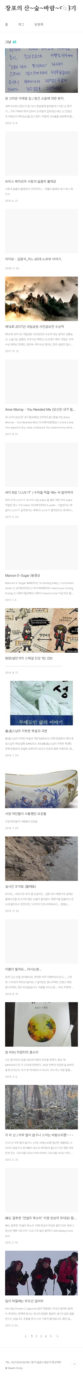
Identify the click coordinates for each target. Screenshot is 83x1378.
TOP (74, 1364)
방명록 (38, 24)
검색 (65, 8)
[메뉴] (75, 8)
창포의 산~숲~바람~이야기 (40, 9)
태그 (21, 24)
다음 (57, 1336)
